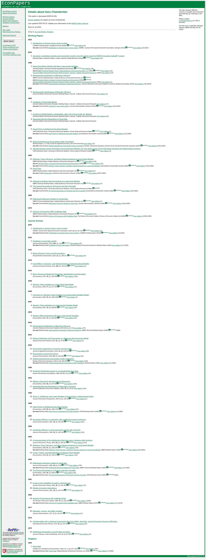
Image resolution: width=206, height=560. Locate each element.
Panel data (48, 173)
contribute (6, 541)
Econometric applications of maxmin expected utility (52, 349)
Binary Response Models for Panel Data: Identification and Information (59, 274)
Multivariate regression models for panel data (63, 203)
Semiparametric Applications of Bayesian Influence (52, 92)
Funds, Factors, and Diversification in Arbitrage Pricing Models (56, 453)
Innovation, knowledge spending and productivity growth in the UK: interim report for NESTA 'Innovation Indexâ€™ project (78, 56)
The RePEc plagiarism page (12, 55)
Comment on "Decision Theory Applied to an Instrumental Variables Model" (61, 295)
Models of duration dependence (45, 488)
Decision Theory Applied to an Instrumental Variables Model (55, 305)
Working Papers (9, 17)
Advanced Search (9, 35)
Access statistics (34, 20)
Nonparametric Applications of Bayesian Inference (51, 75)
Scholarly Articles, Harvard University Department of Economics (58, 80)
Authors (5, 26)
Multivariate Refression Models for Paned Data (50, 199)
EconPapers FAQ (9, 45)
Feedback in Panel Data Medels (45, 102)
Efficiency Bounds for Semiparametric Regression (51, 381)
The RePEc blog (9, 53)
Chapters (49, 32)
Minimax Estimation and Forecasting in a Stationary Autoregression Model (60, 338)
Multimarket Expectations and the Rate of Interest (51, 532)
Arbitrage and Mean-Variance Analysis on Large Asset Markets (56, 181)
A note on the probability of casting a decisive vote (51, 483)
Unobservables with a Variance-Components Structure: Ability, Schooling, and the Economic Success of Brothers (75, 521)
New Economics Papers (12, 32)
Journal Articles (8, 19)
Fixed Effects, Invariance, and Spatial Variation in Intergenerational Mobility (61, 264)
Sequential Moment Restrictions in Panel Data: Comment (54, 386)
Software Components (11, 23)
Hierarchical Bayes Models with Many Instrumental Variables (55, 66)
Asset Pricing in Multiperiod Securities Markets (63, 133)
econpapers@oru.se (186, 20)
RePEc (16, 532)
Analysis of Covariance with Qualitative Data (62, 216)
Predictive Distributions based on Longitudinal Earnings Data (55, 371)
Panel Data (37, 169)
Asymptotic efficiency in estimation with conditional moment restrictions (59, 419)
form (186, 26)
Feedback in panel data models (59, 106)
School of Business (15, 551)
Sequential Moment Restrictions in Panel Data (50, 119)
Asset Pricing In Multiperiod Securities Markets (50, 129)
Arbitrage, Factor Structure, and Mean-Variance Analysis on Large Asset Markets (63, 159)
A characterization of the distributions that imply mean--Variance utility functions (62, 440)
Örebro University (11, 552)
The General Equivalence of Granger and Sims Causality (67, 191)
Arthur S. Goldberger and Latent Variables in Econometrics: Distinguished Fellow (63, 396)
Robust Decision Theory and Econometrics (49, 253)
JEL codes (6, 30)
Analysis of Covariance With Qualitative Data (49, 211)
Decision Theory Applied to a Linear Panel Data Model (53, 284)
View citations (79, 45)
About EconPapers (10, 13)
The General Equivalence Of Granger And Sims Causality (54, 186)
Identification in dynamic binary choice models (50, 43)
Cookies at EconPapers (10, 49)
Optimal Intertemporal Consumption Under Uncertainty (53, 142)
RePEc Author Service (80, 23)
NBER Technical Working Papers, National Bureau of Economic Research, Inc (63, 71)
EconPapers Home (10, 11)
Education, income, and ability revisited (47, 511)
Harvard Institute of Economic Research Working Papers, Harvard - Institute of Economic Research (64, 73)
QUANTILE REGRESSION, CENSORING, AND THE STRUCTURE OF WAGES (62, 114)
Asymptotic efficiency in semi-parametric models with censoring (56, 430)
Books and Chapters (10, 21)
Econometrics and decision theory (45, 354)
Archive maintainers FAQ (11, 47)
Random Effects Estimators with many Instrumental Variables (56, 316)
